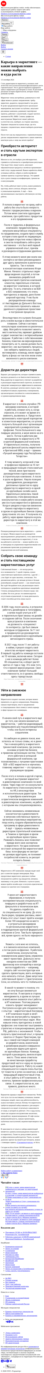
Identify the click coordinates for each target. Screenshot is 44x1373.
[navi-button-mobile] (3, 52)
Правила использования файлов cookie (16, 18)
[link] (5, 39)
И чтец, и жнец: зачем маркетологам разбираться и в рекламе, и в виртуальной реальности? (24, 1194)
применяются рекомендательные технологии (20, 1348)
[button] (3, 45)
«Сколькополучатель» (24, 1142)
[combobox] (10, 1366)
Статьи (8, 56)
